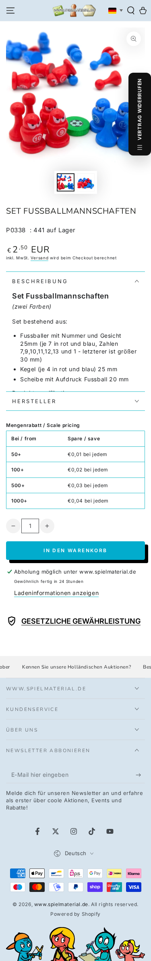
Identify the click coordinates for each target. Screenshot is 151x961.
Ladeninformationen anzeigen (56, 592)
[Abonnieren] (140, 775)
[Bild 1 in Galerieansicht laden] (65, 182)
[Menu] (10, 10)
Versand (39, 257)
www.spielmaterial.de (61, 904)
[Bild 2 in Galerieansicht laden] (86, 182)
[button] (131, 10)
